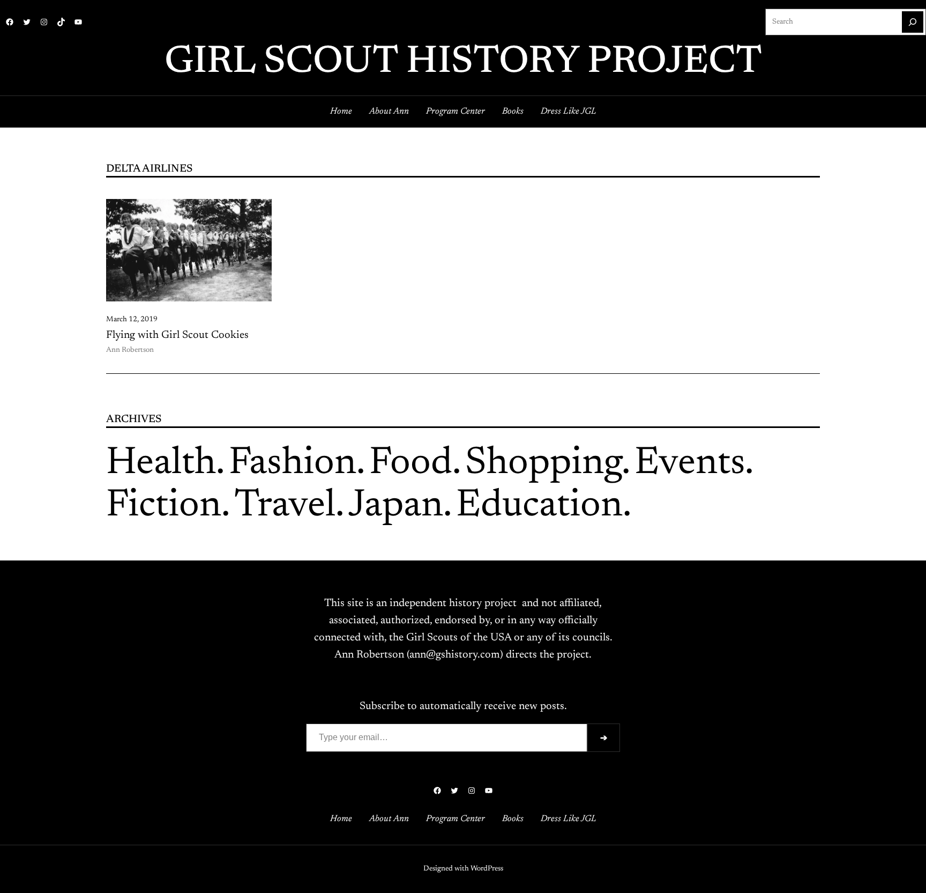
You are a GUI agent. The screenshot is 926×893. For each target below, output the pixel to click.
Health (161, 464)
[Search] (912, 22)
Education (539, 506)
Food (410, 464)
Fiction (163, 506)
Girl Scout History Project (463, 62)
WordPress (487, 869)
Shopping (543, 464)
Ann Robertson (130, 350)
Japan (395, 506)
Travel (284, 506)
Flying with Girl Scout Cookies (177, 335)
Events (689, 464)
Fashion (292, 464)
